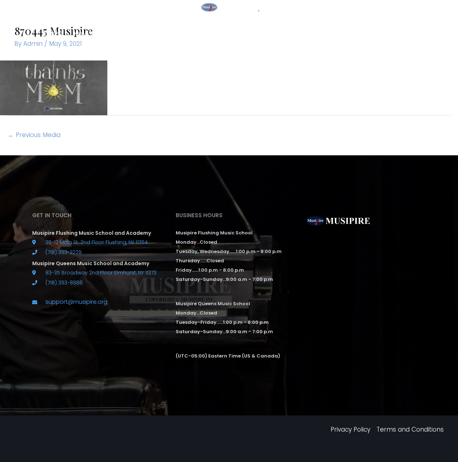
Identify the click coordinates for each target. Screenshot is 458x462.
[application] (187, 33)
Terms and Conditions (410, 429)
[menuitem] (53, 33)
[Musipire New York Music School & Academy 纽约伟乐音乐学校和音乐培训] (229, 7)
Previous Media (34, 135)
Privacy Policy (350, 429)
